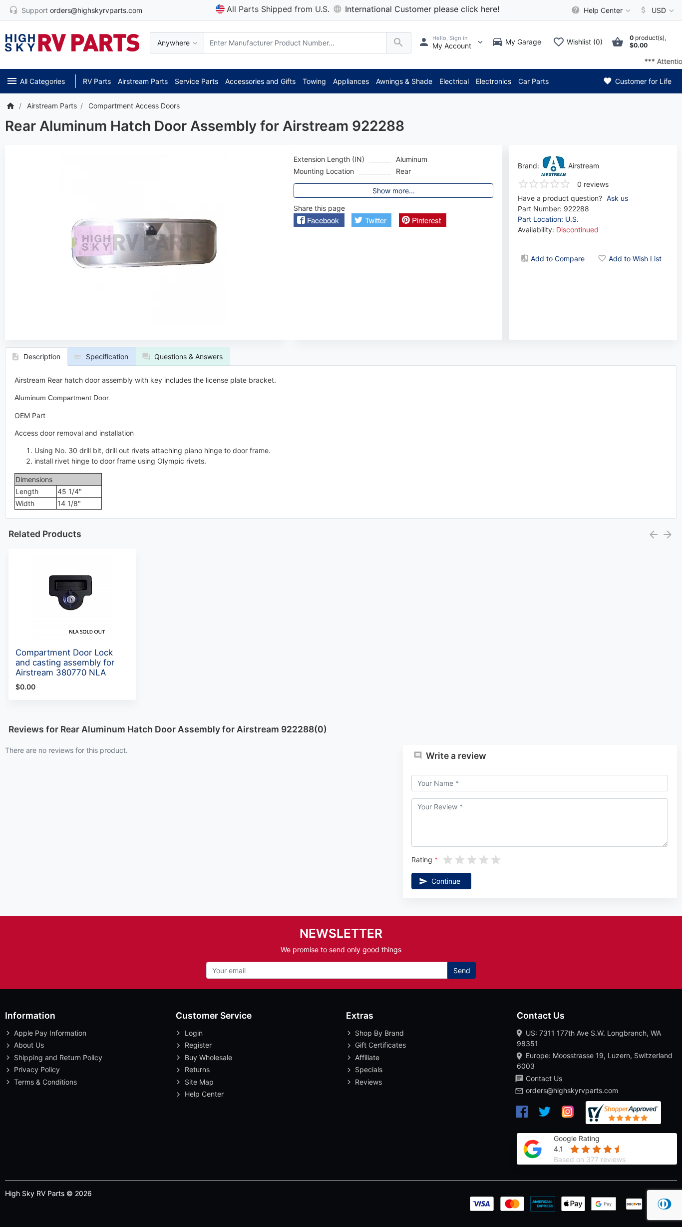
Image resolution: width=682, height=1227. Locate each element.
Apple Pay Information (50, 1033)
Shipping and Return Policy (58, 1057)
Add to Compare (558, 258)
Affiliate (367, 1057)
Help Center (204, 1094)
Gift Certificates (380, 1045)
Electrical (454, 81)
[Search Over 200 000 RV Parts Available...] (398, 42)
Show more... (393, 190)
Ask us (617, 198)
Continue (445, 881)
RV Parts (97, 81)
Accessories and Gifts (260, 81)
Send (461, 970)
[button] (319, 220)
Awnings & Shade (404, 81)
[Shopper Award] (623, 1113)
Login (194, 1033)
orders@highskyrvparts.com (572, 1090)
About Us (29, 1045)
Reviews (368, 1082)
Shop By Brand (379, 1033)
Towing (314, 81)
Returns (197, 1069)
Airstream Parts (143, 81)
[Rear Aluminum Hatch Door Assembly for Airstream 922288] (145, 243)
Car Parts (533, 81)
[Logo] (72, 41)
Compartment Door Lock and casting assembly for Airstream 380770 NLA (64, 662)
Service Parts (196, 81)
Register (198, 1045)
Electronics (493, 81)
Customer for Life (642, 81)
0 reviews (593, 184)
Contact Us (544, 1078)
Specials (368, 1069)
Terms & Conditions (45, 1082)
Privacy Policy (37, 1069)
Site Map (199, 1082)
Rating (421, 859)
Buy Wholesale (208, 1057)
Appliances (351, 81)
